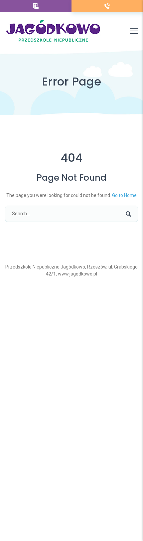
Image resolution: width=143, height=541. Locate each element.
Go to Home (124, 195)
